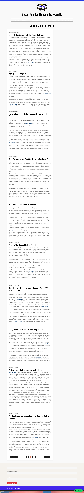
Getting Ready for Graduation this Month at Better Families (29, 417)
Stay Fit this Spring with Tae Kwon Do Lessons (27, 34)
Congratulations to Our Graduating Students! (27, 329)
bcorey (10, 32)
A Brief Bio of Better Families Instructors (25, 369)
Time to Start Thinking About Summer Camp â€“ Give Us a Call (28, 289)
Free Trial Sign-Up (68, 20)
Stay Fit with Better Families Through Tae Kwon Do (29, 159)
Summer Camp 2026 (26, 20)
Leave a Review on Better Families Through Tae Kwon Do (30, 115)
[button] (78, 490)
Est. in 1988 (60, 20)
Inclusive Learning (16, 20)
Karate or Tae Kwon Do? (18, 73)
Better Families (31, 62)
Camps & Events (44, 20)
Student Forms (52, 20)
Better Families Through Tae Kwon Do (42, 14)
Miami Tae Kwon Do (13, 50)
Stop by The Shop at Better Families (23, 245)
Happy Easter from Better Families (22, 204)
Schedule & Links (35, 20)
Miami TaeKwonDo (18, 299)
